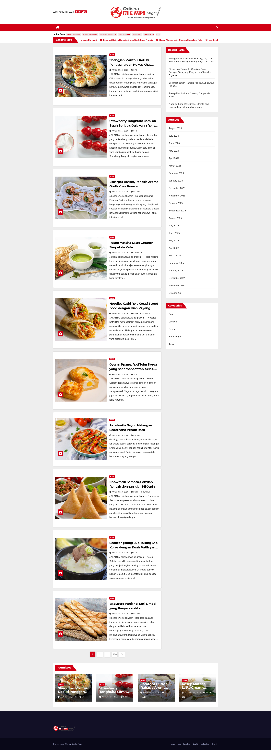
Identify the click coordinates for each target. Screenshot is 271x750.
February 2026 (176, 173)
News (172, 329)
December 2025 (177, 188)
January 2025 (176, 270)
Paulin (136, 192)
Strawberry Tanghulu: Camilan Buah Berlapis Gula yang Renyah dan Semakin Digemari (134, 125)
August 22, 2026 (120, 614)
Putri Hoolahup (141, 314)
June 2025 (174, 233)
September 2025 (177, 210)
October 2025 (176, 203)
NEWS (195, 744)
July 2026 (174, 136)
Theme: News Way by (62, 744)
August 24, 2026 (120, 192)
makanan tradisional (108, 34)
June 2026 (174, 143)
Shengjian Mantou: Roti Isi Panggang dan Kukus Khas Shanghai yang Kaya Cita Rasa (132, 64)
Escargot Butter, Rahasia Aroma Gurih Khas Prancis (155, 687)
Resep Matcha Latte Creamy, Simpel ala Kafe (194, 687)
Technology (175, 336)
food (158, 34)
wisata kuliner (124, 34)
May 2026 (174, 151)
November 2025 (177, 195)
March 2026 (175, 166)
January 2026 (176, 181)
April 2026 (174, 158)
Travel (172, 344)
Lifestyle (173, 321)
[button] (217, 27)
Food (112, 54)
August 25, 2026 (120, 131)
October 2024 (176, 293)
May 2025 (174, 240)
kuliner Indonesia (73, 34)
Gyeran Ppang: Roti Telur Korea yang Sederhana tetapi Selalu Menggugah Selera (133, 369)
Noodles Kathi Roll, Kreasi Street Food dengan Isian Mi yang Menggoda (133, 308)
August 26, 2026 (120, 70)
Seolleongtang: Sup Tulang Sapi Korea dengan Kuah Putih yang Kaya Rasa (133, 547)
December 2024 (177, 278)
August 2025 (175, 218)
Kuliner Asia (149, 34)
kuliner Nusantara (90, 34)
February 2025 (176, 263)
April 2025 (174, 248)
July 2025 (174, 225)
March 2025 (175, 255)
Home (172, 744)
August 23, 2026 (120, 435)
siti (135, 70)
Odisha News (77, 744)
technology (137, 34)
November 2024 (177, 285)
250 (115, 654)
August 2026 (175, 128)
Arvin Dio (138, 253)
